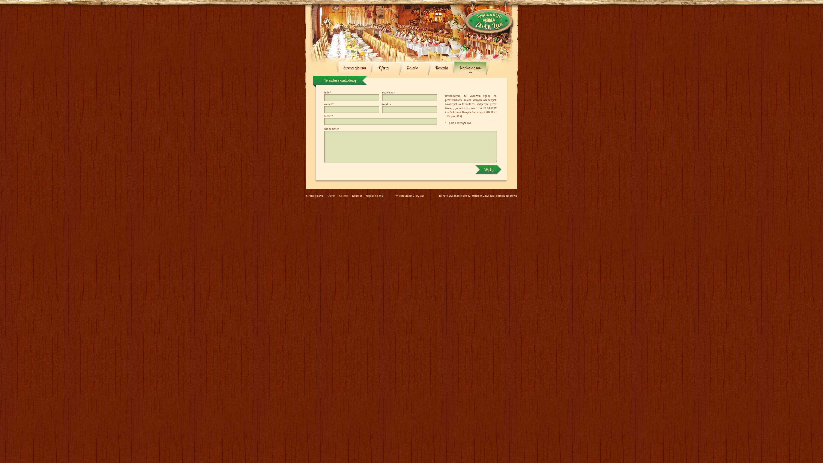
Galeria (412, 68)
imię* (327, 92)
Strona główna (354, 68)
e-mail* (329, 104)
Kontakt (441, 68)
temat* (328, 116)
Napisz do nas (471, 68)
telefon (386, 104)
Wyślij (488, 169)
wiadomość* (331, 129)
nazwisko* (388, 92)
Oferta (383, 68)
